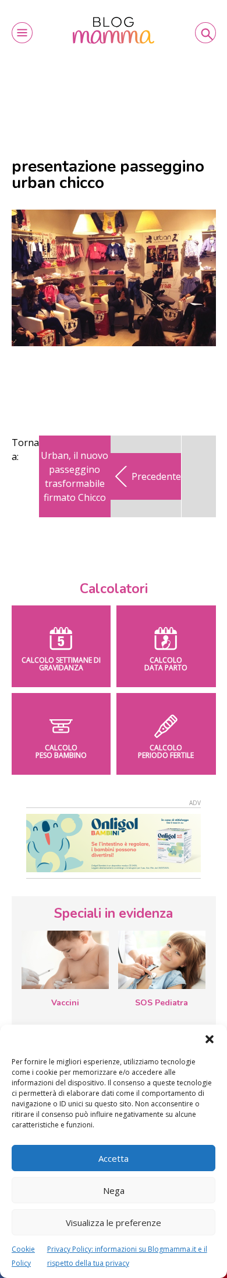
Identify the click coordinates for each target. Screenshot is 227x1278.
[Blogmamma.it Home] (113, 30)
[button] (209, 1039)
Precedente (156, 476)
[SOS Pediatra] (161, 960)
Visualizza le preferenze (113, 1222)
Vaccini (65, 1002)
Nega (114, 1190)
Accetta (113, 1158)
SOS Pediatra (161, 1002)
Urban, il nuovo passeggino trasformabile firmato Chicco (74, 476)
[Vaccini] (65, 960)
